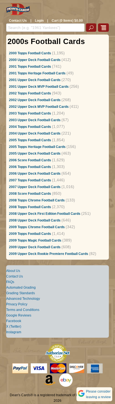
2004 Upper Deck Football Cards (35, 133)
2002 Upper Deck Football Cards (35, 100)
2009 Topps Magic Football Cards (35, 240)
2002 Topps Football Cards (30, 93)
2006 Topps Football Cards (30, 167)
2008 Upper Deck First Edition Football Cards (44, 214)
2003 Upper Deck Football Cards (35, 120)
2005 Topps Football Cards (30, 140)
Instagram (13, 332)
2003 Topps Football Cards (30, 113)
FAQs (10, 282)
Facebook (13, 321)
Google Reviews (18, 315)
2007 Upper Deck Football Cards (35, 187)
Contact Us (18, 21)
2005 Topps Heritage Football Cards (37, 147)
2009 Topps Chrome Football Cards (37, 227)
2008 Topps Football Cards (30, 207)
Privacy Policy (16, 304)
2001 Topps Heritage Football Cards (37, 73)
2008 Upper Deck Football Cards (35, 220)
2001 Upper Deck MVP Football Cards (39, 87)
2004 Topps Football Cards (30, 127)
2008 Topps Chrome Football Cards (37, 200)
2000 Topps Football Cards (30, 53)
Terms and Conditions (22, 310)
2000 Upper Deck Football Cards (35, 60)
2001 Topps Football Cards (30, 67)
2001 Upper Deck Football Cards (35, 80)
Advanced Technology (23, 299)
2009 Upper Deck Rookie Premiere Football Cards (48, 254)
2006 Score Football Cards (30, 160)
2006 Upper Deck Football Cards (35, 174)
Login (39, 21)
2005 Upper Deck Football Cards (35, 153)
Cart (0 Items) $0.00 (67, 21)
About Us (13, 271)
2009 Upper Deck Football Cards (35, 247)
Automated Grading (21, 287)
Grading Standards (20, 293)
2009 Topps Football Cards (30, 234)
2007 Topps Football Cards (30, 180)
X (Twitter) (13, 326)
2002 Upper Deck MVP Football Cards (39, 107)
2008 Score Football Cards (30, 194)
